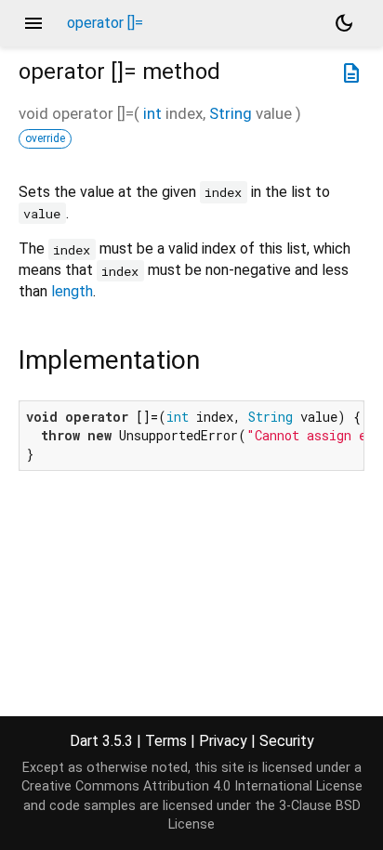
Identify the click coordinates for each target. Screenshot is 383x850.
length (72, 291)
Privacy (223, 741)
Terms (166, 741)
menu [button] (33, 23)
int (152, 113)
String (230, 113)
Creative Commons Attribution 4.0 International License (192, 786)
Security (286, 741)
